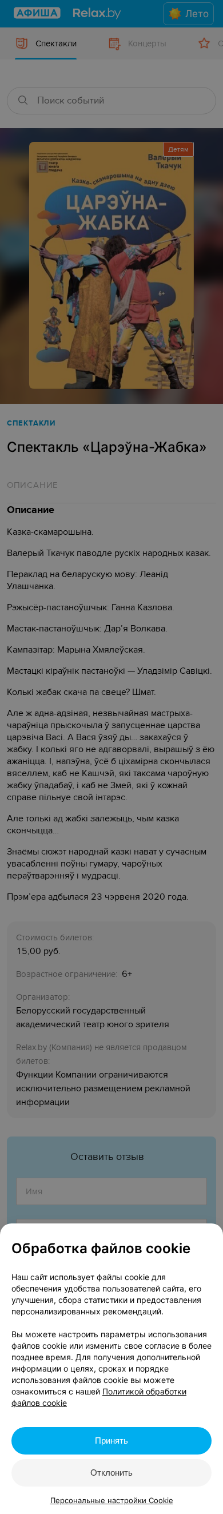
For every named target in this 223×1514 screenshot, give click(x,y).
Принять (111, 1440)
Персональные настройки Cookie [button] (111, 1500)
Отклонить (111, 1472)
